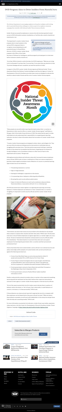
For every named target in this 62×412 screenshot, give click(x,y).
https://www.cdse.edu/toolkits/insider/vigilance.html (33, 307)
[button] (60, 4)
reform (10, 321)
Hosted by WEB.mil (31, 410)
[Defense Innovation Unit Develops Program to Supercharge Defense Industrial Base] (44, 348)
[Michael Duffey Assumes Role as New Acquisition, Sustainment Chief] (44, 358)
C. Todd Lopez (32, 13)
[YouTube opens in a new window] (25, 406)
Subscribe (43, 334)
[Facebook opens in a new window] (17, 406)
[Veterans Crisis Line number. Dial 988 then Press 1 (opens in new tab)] (6, 406)
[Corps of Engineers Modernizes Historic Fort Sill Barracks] (16, 347)
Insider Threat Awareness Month (22, 321)
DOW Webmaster (36, 17)
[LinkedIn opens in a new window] (23, 406)
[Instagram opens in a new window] (20, 406)
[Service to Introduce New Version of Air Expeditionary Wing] (16, 358)
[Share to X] (39, 13)
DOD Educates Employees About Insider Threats (25, 316)
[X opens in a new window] (15, 406)
